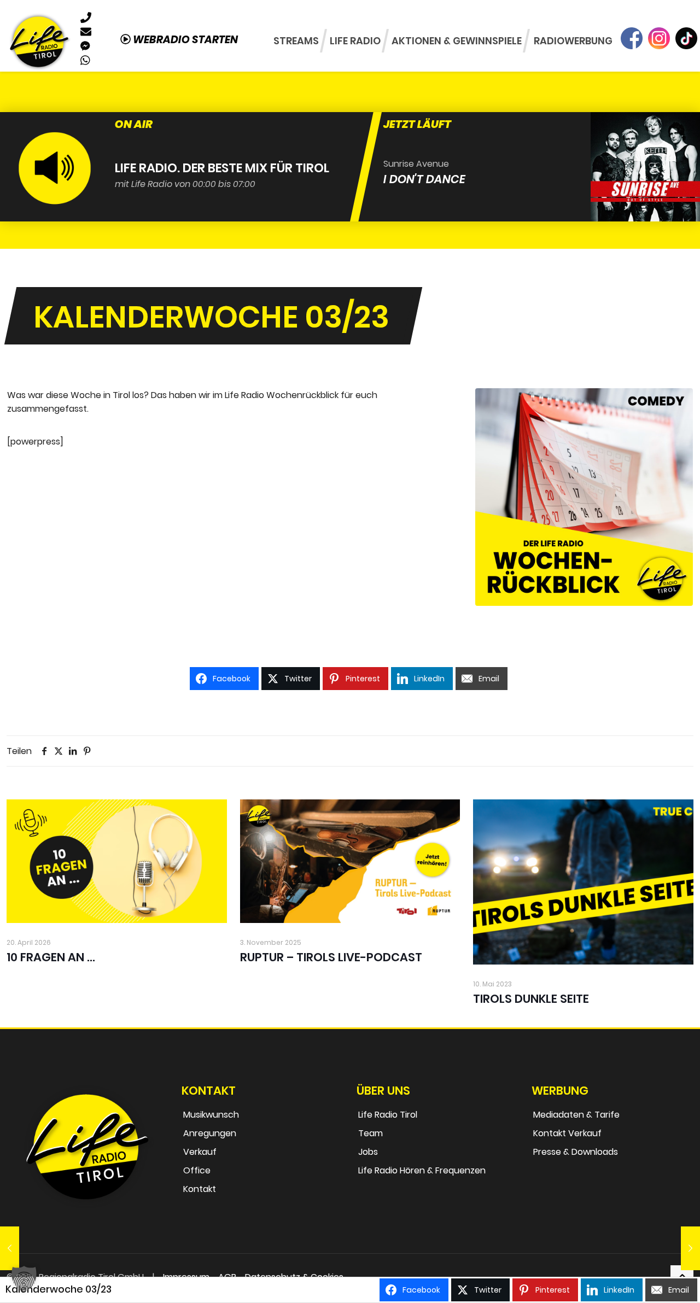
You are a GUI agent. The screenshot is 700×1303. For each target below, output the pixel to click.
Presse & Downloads (575, 1152)
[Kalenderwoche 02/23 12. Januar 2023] (9, 1248)
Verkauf (200, 1152)
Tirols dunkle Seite (531, 999)
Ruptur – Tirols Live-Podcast (331, 957)
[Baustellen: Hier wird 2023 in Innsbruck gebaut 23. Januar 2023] (690, 1248)
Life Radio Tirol (387, 1114)
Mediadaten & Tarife (576, 1114)
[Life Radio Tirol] (39, 41)
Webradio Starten (184, 39)
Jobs (368, 1152)
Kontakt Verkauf (567, 1133)
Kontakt (199, 1189)
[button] (24, 1279)
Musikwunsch (211, 1114)
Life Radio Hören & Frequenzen (422, 1170)
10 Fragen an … (51, 957)
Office (197, 1170)
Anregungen (209, 1133)
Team (370, 1133)
